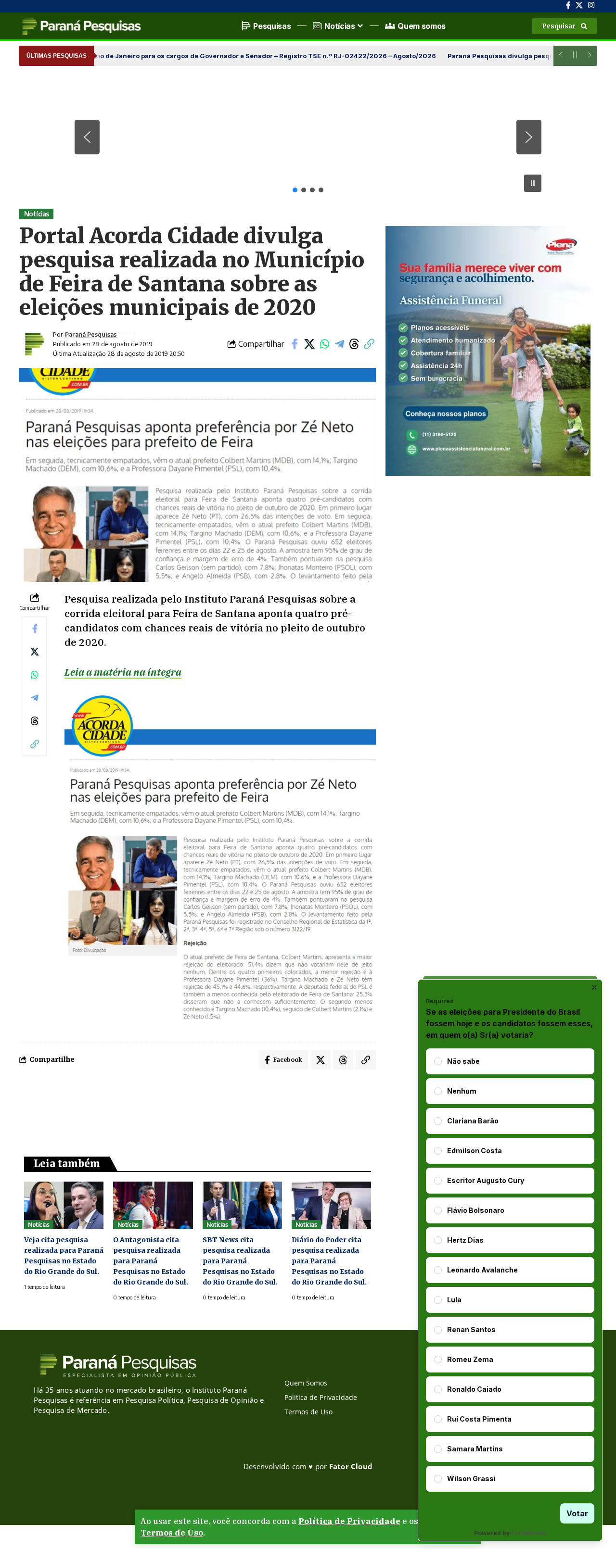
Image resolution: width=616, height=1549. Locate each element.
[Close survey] (594, 987)
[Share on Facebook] (294, 344)
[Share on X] (309, 344)
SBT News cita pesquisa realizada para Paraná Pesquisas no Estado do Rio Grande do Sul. (240, 1260)
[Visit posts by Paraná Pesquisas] (33, 343)
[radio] (438, 1061)
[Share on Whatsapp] (324, 344)
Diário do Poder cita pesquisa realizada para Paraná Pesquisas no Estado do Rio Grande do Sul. (329, 1260)
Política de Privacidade (349, 1521)
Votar (577, 1513)
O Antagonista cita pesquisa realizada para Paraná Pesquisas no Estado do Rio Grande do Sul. (150, 1260)
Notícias (36, 214)
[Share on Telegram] (339, 344)
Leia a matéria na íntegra (122, 672)
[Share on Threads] (354, 344)
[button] (564, 26)
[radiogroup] (510, 1270)
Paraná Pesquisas (90, 334)
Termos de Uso (172, 1532)
